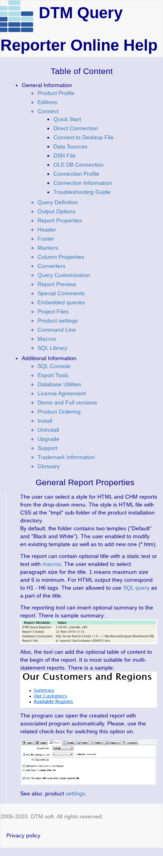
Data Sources (70, 146)
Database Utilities (59, 384)
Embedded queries (61, 302)
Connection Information (82, 183)
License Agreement (62, 393)
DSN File (64, 155)
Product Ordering (59, 411)
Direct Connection (75, 128)
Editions (47, 102)
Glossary (49, 466)
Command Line (57, 329)
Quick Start (67, 119)
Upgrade (48, 439)
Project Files (53, 311)
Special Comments (61, 293)
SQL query (136, 588)
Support (47, 448)
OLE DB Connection (78, 164)
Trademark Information (66, 457)
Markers (48, 248)
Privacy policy (23, 835)
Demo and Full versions (67, 402)
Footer (46, 238)
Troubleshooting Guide (81, 192)
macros (51, 564)
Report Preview (57, 284)
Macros (47, 339)
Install (45, 421)
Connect (48, 111)
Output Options (57, 211)
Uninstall (48, 430)
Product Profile (56, 93)
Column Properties (61, 257)
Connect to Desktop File (83, 137)
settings (75, 793)
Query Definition (58, 202)
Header (47, 229)
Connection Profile (76, 174)
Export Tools (53, 375)
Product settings (58, 320)
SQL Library (52, 348)
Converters (51, 266)
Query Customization (64, 275)
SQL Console (54, 366)
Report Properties (60, 220)
